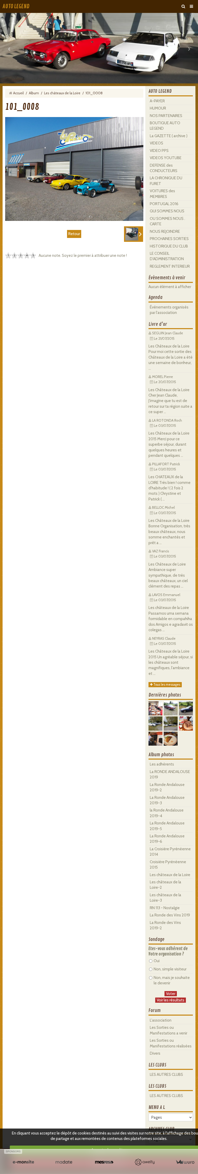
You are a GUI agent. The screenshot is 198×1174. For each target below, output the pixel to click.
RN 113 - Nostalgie (165, 908)
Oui (157, 961)
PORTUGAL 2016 (164, 204)
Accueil (18, 93)
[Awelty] (144, 1162)
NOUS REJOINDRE (165, 231)
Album (34, 93)
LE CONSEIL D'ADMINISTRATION (167, 256)
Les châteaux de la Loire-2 (165, 885)
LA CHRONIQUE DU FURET (166, 181)
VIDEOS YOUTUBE (166, 158)
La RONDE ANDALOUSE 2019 (170, 774)
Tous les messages (166, 684)
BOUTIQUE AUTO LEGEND (165, 126)
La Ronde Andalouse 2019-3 (167, 800)
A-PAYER (157, 101)
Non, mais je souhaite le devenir (172, 980)
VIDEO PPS (159, 150)
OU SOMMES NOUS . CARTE (167, 221)
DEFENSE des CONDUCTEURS (163, 168)
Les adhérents (162, 764)
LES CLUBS (157, 1065)
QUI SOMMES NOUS (167, 211)
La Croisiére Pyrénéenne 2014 (170, 852)
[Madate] (64, 1162)
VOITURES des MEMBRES (162, 194)
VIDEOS (156, 143)
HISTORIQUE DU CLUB (169, 246)
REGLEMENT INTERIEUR (170, 266)
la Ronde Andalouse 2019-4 (167, 813)
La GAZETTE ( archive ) (168, 136)
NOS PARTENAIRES (166, 115)
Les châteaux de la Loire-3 (165, 898)
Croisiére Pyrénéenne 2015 (168, 865)
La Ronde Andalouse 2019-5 (167, 826)
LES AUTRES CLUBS (166, 1074)
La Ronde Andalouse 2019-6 (167, 839)
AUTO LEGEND (16, 6)
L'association (160, 1020)
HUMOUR (158, 108)
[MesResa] (104, 1162)
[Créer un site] (23, 1162)
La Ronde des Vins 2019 (170, 915)
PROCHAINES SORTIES (169, 238)
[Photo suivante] (133, 234)
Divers (155, 1053)
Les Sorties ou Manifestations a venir (168, 1030)
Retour (74, 233)
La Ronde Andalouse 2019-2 (167, 787)
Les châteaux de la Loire (62, 93)
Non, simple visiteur (170, 969)
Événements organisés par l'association (169, 310)
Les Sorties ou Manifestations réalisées (171, 1043)
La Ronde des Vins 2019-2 (165, 925)
